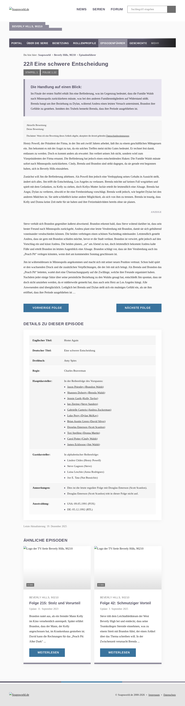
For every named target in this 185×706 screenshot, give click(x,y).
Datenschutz (170, 695)
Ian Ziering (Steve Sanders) (82, 403)
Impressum (154, 695)
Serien (98, 9)
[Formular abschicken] (171, 9)
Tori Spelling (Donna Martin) (83, 432)
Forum (117, 9)
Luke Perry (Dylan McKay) (82, 415)
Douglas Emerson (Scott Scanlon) (86, 427)
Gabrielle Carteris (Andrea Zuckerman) (89, 409)
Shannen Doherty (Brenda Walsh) (86, 392)
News (82, 9)
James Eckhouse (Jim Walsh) (83, 444)
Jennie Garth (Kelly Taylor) (82, 398)
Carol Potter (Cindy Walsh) (82, 438)
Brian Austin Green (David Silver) (86, 421)
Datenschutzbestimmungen (117, 136)
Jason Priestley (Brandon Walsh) (85, 386)
